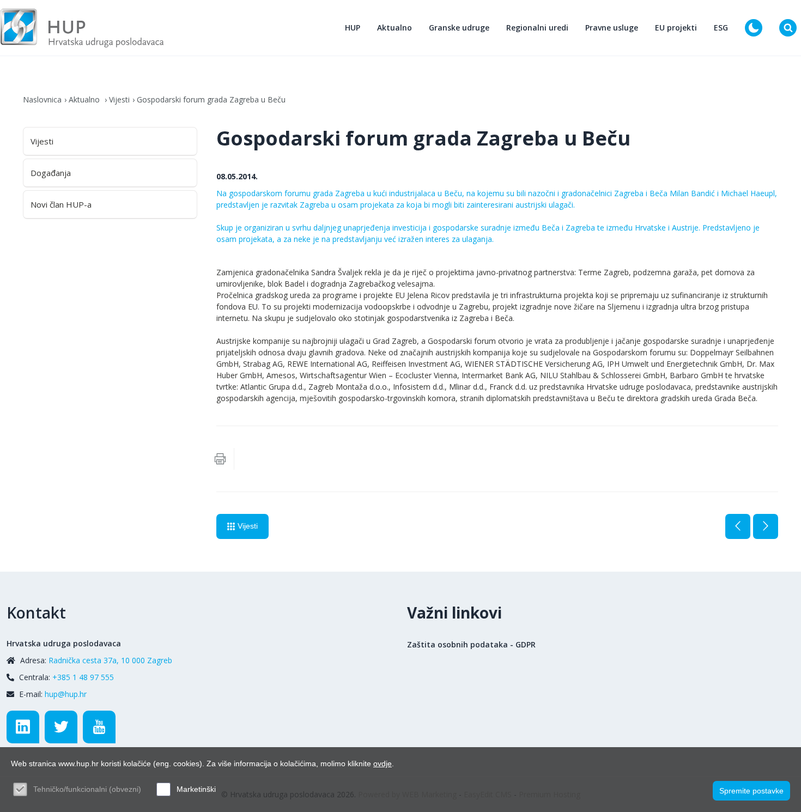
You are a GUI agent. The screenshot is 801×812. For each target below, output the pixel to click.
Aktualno (394, 27)
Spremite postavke (751, 790)
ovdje (382, 763)
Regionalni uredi (537, 27)
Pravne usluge (611, 27)
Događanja (51, 172)
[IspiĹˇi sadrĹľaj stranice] (220, 458)
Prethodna (737, 526)
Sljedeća (765, 526)
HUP (352, 27)
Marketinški (196, 789)
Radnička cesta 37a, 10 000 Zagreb (110, 660)
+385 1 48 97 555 (83, 677)
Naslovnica (42, 99)
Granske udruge (459, 27)
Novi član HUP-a (61, 204)
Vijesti (119, 99)
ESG (721, 27)
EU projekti (676, 27)
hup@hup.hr (66, 694)
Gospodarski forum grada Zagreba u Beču (211, 99)
